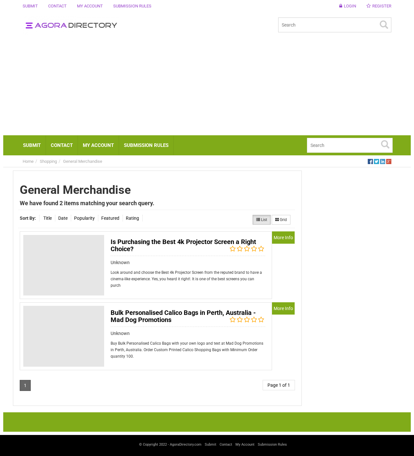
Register (381, 6)
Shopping (48, 161)
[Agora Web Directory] (112, 25)
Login (350, 6)
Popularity (84, 218)
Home (28, 161)
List (263, 219)
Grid (283, 219)
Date (63, 218)
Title (47, 218)
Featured (110, 218)
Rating (132, 218)
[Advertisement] (207, 86)
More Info (283, 237)
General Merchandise (82, 161)
